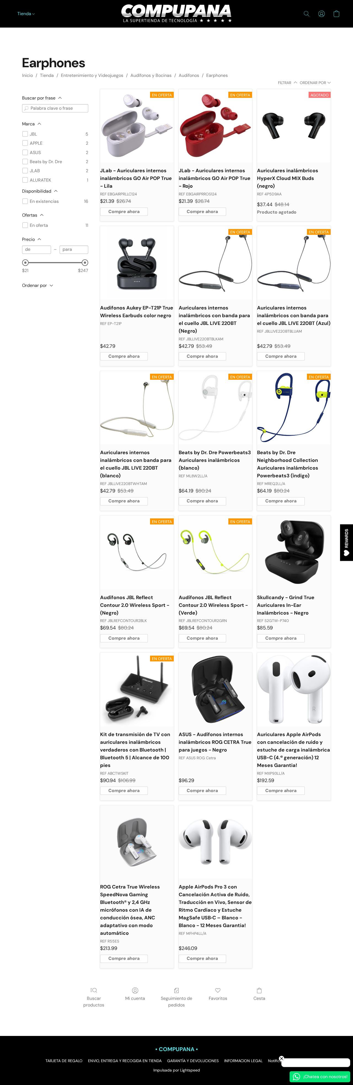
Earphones (217, 75)
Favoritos (218, 998)
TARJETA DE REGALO (64, 1060)
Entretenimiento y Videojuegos (92, 75)
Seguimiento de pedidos (176, 1001)
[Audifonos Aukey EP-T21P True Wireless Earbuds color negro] (137, 263)
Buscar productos (93, 1001)
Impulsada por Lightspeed (176, 1070)
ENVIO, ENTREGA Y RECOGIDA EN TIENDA (125, 1060)
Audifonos (189, 75)
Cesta (259, 998)
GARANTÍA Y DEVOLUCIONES (193, 1060)
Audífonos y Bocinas (151, 75)
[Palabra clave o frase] (26, 108)
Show (346, 542)
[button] (176, 14)
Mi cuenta (135, 998)
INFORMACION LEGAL (243, 1060)
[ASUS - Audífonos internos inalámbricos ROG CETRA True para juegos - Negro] (215, 689)
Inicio (27, 75)
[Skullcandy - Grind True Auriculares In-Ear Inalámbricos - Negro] (294, 552)
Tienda (24, 14)
